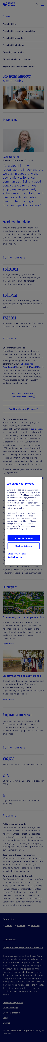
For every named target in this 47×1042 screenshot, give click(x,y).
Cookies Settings (23, 546)
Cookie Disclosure (16, 557)
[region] (23, 521)
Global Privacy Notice (17, 554)
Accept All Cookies (23, 538)
